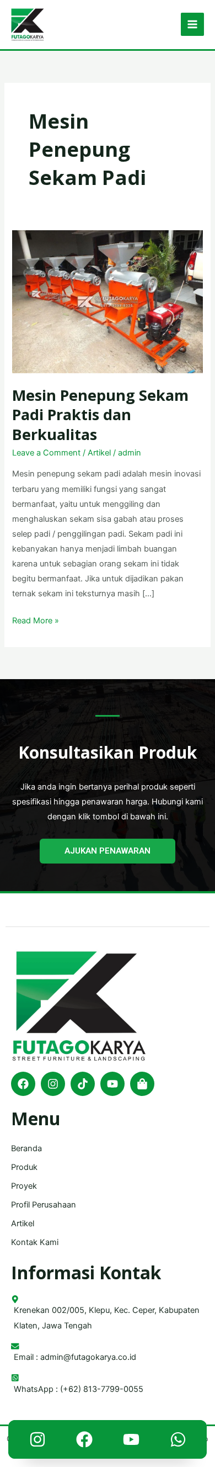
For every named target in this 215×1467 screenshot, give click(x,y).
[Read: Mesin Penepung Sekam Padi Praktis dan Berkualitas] (107, 301)
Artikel (99, 453)
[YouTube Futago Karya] (131, 1442)
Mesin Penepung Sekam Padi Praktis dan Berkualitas (100, 414)
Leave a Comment (46, 453)
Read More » (35, 619)
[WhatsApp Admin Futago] (178, 1442)
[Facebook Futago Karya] (84, 1442)
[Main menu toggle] (192, 24)
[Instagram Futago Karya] (37, 1442)
